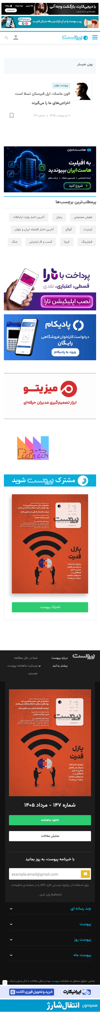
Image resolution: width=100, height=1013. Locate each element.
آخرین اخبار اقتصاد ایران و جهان (34, 229)
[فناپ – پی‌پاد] (50, 337)
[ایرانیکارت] (50, 992)
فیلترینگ (86, 242)
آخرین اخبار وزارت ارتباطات (28, 217)
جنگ (15, 242)
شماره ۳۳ (39, 115)
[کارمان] (50, 448)
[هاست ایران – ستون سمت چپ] (50, 169)
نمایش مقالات (50, 836)
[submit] (85, 874)
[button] (95, 37)
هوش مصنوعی (83, 217)
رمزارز (59, 217)
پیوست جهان (61, 85)
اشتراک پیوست (50, 607)
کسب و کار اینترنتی (40, 242)
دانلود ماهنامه (50, 820)
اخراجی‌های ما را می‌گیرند (51, 103)
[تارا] (50, 287)
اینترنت (87, 229)
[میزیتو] (50, 396)
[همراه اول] (50, 1005)
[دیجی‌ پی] (50, 9)
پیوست (54, 981)
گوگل (68, 229)
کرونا (67, 242)
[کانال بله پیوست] (50, 22)
